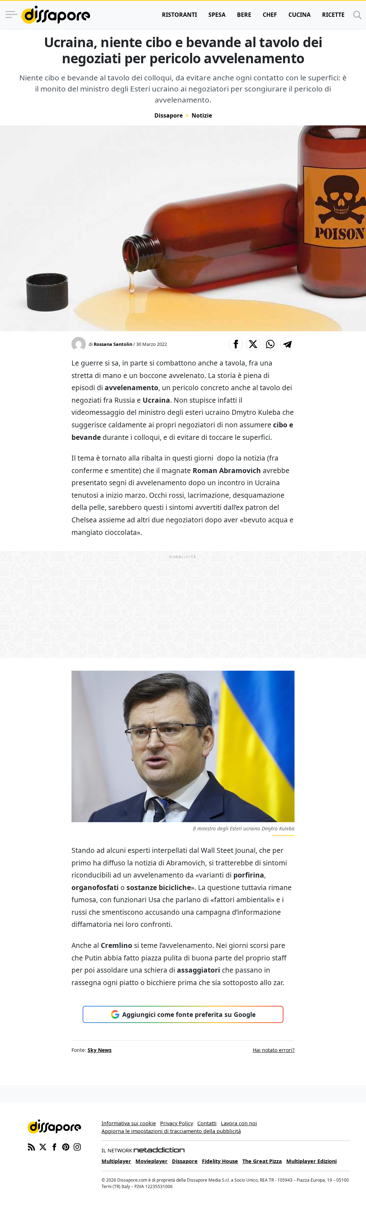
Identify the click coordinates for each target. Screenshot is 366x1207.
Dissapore (168, 115)
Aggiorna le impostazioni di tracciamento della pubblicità (171, 1131)
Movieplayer (151, 1161)
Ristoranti (179, 15)
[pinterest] (65, 1146)
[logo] (55, 15)
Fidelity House (220, 1161)
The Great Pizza (262, 1161)
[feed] (31, 1146)
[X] (42, 1146)
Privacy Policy (176, 1123)
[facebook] (54, 1146)
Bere (244, 15)
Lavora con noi (239, 1123)
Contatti (207, 1123)
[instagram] (77, 1146)
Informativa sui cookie (129, 1123)
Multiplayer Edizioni (311, 1161)
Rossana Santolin (113, 344)
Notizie (202, 115)
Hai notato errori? (274, 1050)
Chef (270, 15)
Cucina (299, 15)
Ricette (333, 15)
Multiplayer (116, 1161)
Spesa (217, 15)
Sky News (100, 1050)
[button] (236, 344)
